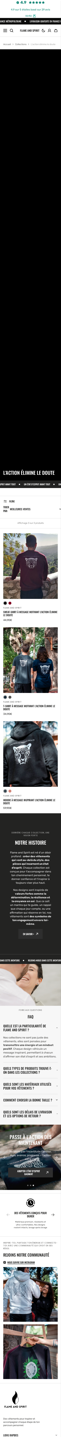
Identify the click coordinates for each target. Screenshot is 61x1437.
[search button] (12, 30)
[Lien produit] (30, 577)
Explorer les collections (28, 1172)
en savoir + (28, 934)
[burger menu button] (5, 30)
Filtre (12, 501)
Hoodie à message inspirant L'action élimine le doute (29, 802)
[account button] (49, 30)
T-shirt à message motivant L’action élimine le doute (29, 708)
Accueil (7, 44)
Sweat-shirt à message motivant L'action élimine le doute (30, 613)
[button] (43, 30)
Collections (21, 44)
